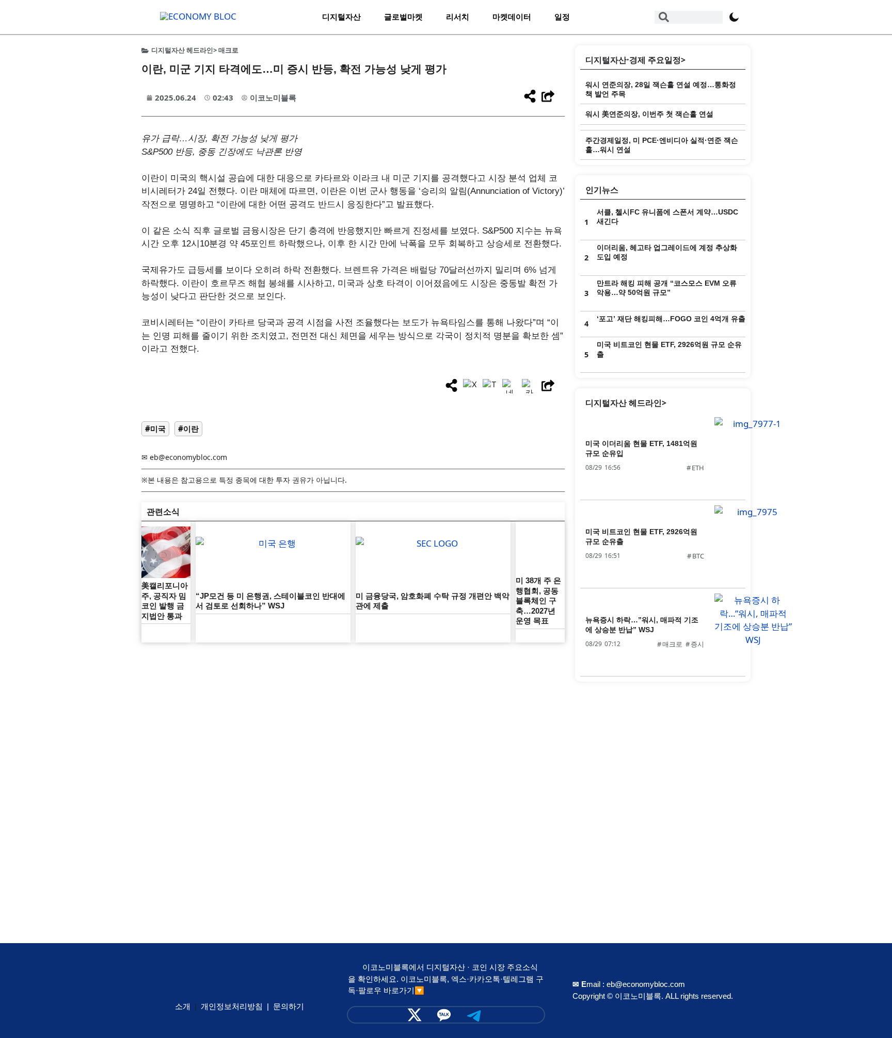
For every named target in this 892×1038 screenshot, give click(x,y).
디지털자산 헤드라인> (625, 402)
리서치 (457, 16)
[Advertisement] (353, 720)
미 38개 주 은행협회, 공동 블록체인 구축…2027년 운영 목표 (538, 600)
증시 (697, 644)
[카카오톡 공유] (529, 386)
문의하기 (288, 1006)
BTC (698, 556)
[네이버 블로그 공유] (509, 386)
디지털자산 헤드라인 (182, 50)
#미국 (155, 428)
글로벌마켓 (403, 16)
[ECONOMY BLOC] (198, 16)
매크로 (228, 50)
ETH (698, 467)
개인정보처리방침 (232, 1006)
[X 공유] (470, 386)
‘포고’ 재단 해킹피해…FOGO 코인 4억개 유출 (671, 319)
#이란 (188, 428)
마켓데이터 (511, 16)
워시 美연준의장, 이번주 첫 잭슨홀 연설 (649, 114)
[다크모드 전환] (734, 17)
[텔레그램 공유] (490, 386)
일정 (562, 16)
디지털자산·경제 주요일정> (635, 59)
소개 (182, 1006)
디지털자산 (341, 16)
